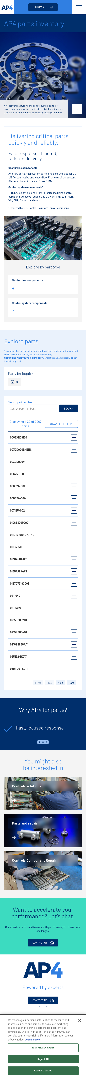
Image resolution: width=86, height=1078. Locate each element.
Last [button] (71, 682)
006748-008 (17, 474)
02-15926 (16, 608)
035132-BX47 (18, 656)
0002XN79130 (18, 437)
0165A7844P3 (18, 571)
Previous (8, 742)
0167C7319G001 (19, 583)
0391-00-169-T (19, 668)
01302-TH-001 (18, 559)
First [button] (38, 682)
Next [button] (60, 682)
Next (78, 742)
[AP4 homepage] (7, 7)
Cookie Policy (32, 1039)
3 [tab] (46, 742)
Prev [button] (49, 682)
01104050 (16, 547)
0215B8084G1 (18, 632)
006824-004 (18, 498)
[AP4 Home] (43, 970)
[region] (43, 1046)
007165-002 (17, 510)
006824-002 (18, 486)
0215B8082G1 (18, 620)
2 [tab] (43, 742)
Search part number (20, 402)
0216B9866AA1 (19, 644)
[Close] (79, 1020)
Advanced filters (61, 424)
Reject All (42, 1059)
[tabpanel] (43, 729)
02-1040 (15, 595)
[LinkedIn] (43, 1010)
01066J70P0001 (19, 522)
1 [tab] (39, 742)
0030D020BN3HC (21, 449)
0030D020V (17, 461)
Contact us (48, 357)
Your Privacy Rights (43, 1047)
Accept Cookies (43, 1070)
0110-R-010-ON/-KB (22, 535)
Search (69, 408)
